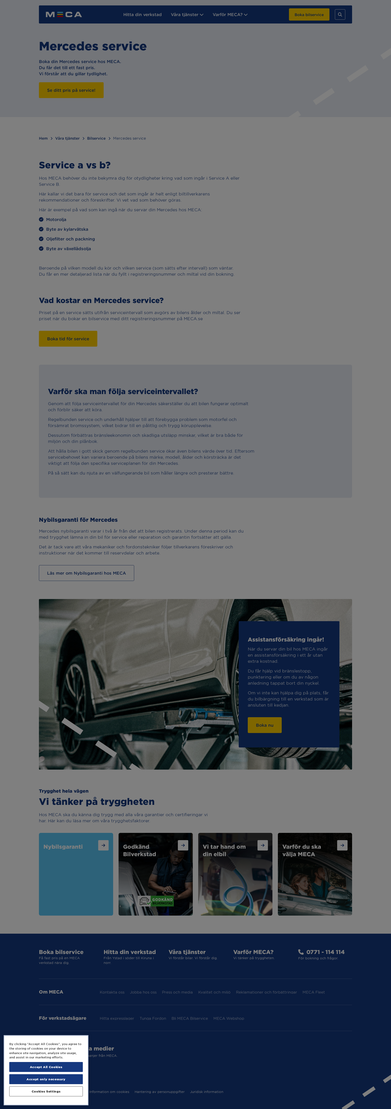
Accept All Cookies (46, 1067)
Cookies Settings (46, 1091)
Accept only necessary (46, 1079)
